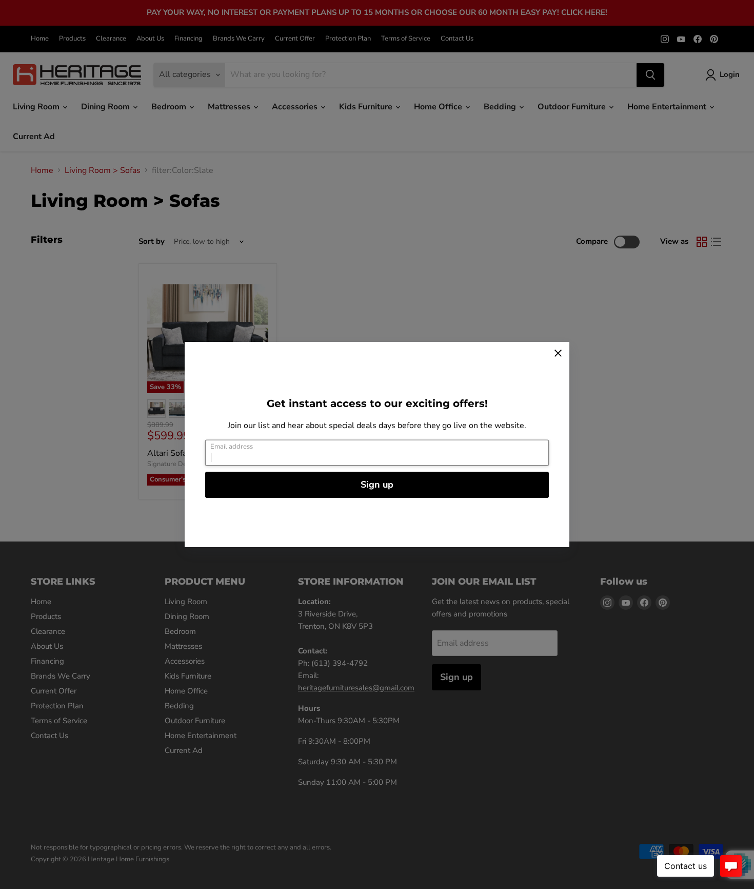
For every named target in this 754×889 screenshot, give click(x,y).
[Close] (558, 353)
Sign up (377, 484)
